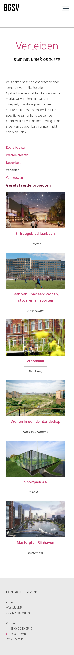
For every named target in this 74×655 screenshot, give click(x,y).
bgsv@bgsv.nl (18, 633)
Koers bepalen (16, 147)
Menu (65, 8)
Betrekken (13, 162)
